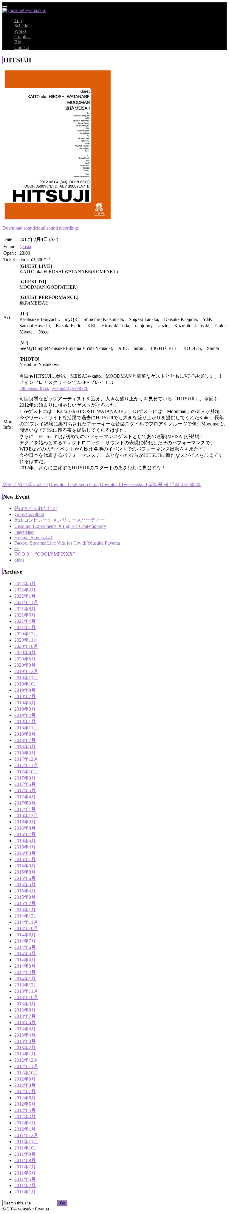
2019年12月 (26, 671)
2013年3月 (25, 1041)
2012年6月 (25, 1097)
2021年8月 (25, 608)
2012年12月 (26, 1060)
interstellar (24, 532)
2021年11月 (26, 602)
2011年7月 (25, 1166)
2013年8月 (25, 1009)
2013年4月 (25, 1035)
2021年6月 (25, 614)
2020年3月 (25, 665)
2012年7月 (25, 1091)
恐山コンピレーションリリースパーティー (59, 520)
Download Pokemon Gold (74, 484)
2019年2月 (25, 715)
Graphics (22, 36)
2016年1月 (25, 859)
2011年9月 (25, 1154)
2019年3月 (25, 709)
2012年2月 (25, 1122)
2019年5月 (25, 702)
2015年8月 (25, 872)
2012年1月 (25, 1129)
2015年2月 (25, 903)
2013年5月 (25, 1028)
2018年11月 (26, 727)
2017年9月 (25, 777)
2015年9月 (25, 865)
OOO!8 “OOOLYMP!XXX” (44, 554)
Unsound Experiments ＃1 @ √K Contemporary (60, 526)
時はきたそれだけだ (35, 508)
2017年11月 (26, 765)
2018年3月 (25, 752)
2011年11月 (26, 1141)
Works (20, 31)
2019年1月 (25, 721)
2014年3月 (25, 966)
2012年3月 (25, 1116)
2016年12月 (26, 815)
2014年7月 (25, 940)
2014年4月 (25, 959)
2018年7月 (25, 740)
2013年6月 (25, 1022)
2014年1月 (25, 978)
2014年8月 (25, 934)
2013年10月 (26, 997)
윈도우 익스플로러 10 (25, 484)
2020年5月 (25, 658)
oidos (19, 560)
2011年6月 (25, 1172)
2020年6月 (25, 652)
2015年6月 (25, 878)
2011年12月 (26, 1135)
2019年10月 (26, 683)
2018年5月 (25, 746)
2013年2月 (25, 1047)
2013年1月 (25, 1053)
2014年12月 (26, 915)
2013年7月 (25, 1016)
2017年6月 (25, 784)
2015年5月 (25, 884)
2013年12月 (26, 984)
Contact (21, 47)
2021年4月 (25, 621)
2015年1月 (25, 909)
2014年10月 (26, 928)
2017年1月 (25, 809)
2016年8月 (25, 828)
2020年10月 (26, 646)
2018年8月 (25, 734)
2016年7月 (25, 834)
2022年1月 (25, 596)
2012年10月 (26, 1072)
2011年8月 (25, 1160)
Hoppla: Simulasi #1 (33, 537)
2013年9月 (25, 1003)
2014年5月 (25, 953)
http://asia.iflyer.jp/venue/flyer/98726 (53, 388)
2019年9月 (25, 690)
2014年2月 (25, 972)
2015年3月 (25, 897)
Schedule (23, 25)
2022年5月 (25, 583)
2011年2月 (25, 1185)
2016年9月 (25, 821)
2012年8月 (25, 1085)
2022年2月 (25, 589)
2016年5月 (25, 840)
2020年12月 (26, 633)
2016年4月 (25, 846)
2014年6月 (25, 947)
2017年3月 (25, 803)
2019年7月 (25, 696)
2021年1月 (25, 627)
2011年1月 (25, 1191)
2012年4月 (25, 1110)
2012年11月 (26, 1066)
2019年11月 (26, 677)
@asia (25, 246)
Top (18, 20)
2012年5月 (25, 1104)
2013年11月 (26, 991)
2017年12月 (26, 759)
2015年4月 (25, 890)
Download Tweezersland (123, 484)
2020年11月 (26, 640)
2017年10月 (26, 771)
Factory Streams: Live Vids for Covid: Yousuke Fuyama (67, 542)
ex (16, 548)
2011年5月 (25, 1179)
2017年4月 (25, 796)
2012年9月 (25, 1078)
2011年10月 (26, 1147)
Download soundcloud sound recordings (40, 227)
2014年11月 (26, 922)
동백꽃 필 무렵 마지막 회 (174, 484)
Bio (17, 41)
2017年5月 (25, 790)
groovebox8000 (29, 514)
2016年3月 (25, 853)
